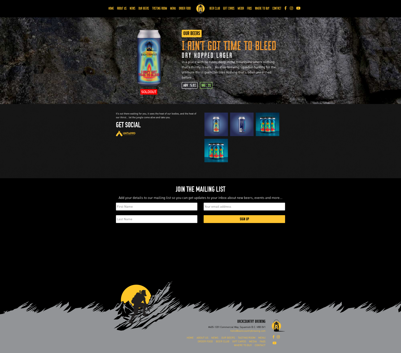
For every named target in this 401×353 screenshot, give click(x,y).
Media (241, 8)
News (132, 8)
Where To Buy (262, 8)
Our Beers (143, 8)
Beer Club (214, 8)
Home (111, 8)
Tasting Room (159, 8)
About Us (122, 8)
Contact (276, 8)
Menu (173, 8)
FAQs (249, 8)
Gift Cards (228, 8)
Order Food (185, 8)
